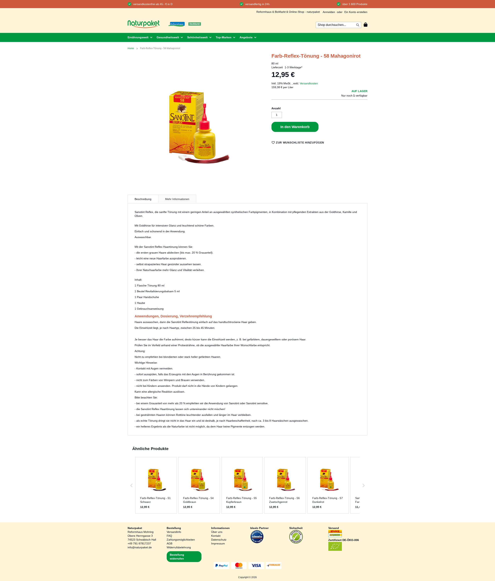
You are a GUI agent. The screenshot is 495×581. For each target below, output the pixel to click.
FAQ (169, 535)
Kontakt (215, 535)
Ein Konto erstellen (355, 12)
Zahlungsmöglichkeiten (181, 539)
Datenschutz (218, 539)
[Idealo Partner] (257, 542)
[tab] (143, 198)
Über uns (216, 531)
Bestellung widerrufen (177, 556)
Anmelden (329, 12)
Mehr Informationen (177, 199)
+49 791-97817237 (139, 543)
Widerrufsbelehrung (179, 547)
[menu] (247, 37)
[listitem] (156, 485)
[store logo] (144, 24)
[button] (131, 485)
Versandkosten (309, 83)
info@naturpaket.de (140, 547)
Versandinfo (174, 531)
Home (131, 48)
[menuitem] (138, 37)
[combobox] (338, 25)
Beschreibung (143, 199)
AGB (169, 543)
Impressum (218, 543)
